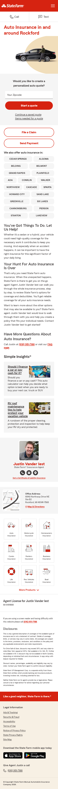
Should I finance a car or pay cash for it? (18, 369)
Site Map (7, 739)
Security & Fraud (11, 717)
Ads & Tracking (10, 712)
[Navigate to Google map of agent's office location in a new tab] (35, 472)
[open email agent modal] (29, 473)
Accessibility (9, 721)
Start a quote (29, 105)
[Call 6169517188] (22, 472)
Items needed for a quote (29, 118)
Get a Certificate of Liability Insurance (29, 478)
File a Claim (29, 132)
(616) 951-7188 (27, 344)
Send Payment (29, 143)
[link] (14, 6)
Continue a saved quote (28, 114)
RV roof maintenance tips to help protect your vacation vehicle (18, 410)
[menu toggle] (53, 6)
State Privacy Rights (13, 735)
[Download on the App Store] (13, 755)
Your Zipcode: (14, 95)
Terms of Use (9, 726)
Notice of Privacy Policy (14, 730)
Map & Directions (36, 507)
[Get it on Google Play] (35, 755)
